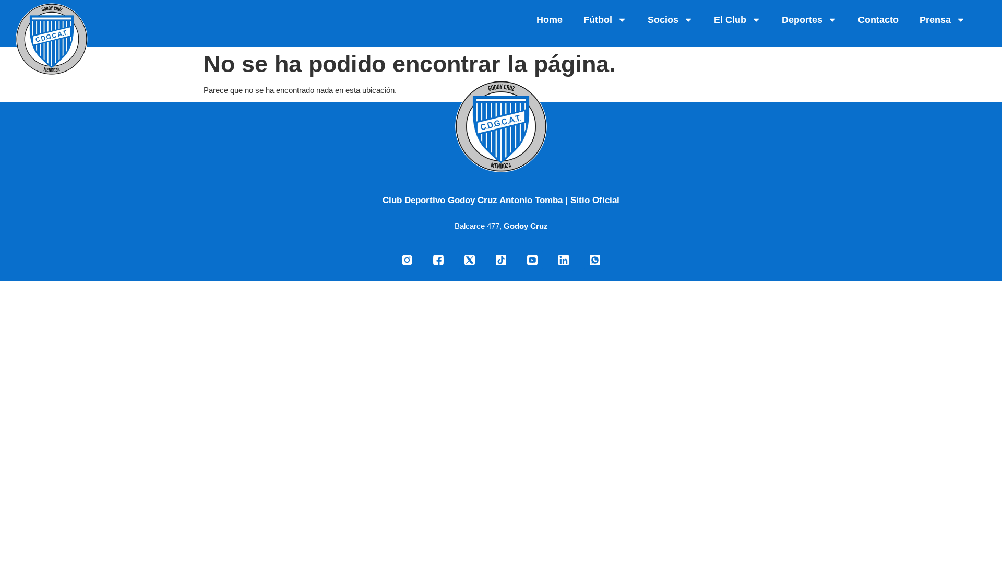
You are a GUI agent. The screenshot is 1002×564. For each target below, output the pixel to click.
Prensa (935, 20)
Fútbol (597, 20)
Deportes (802, 20)
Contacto (878, 20)
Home (549, 20)
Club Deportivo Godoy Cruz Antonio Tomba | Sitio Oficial (501, 200)
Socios (663, 20)
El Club (730, 20)
